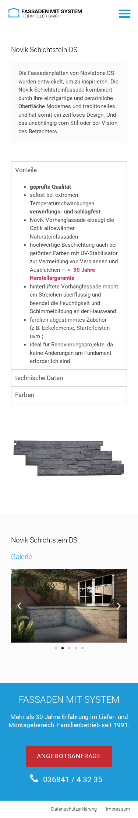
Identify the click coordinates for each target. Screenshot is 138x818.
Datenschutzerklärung (74, 809)
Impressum (118, 809)
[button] (125, 13)
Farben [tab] (24, 394)
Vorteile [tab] (26, 170)
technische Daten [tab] (39, 377)
